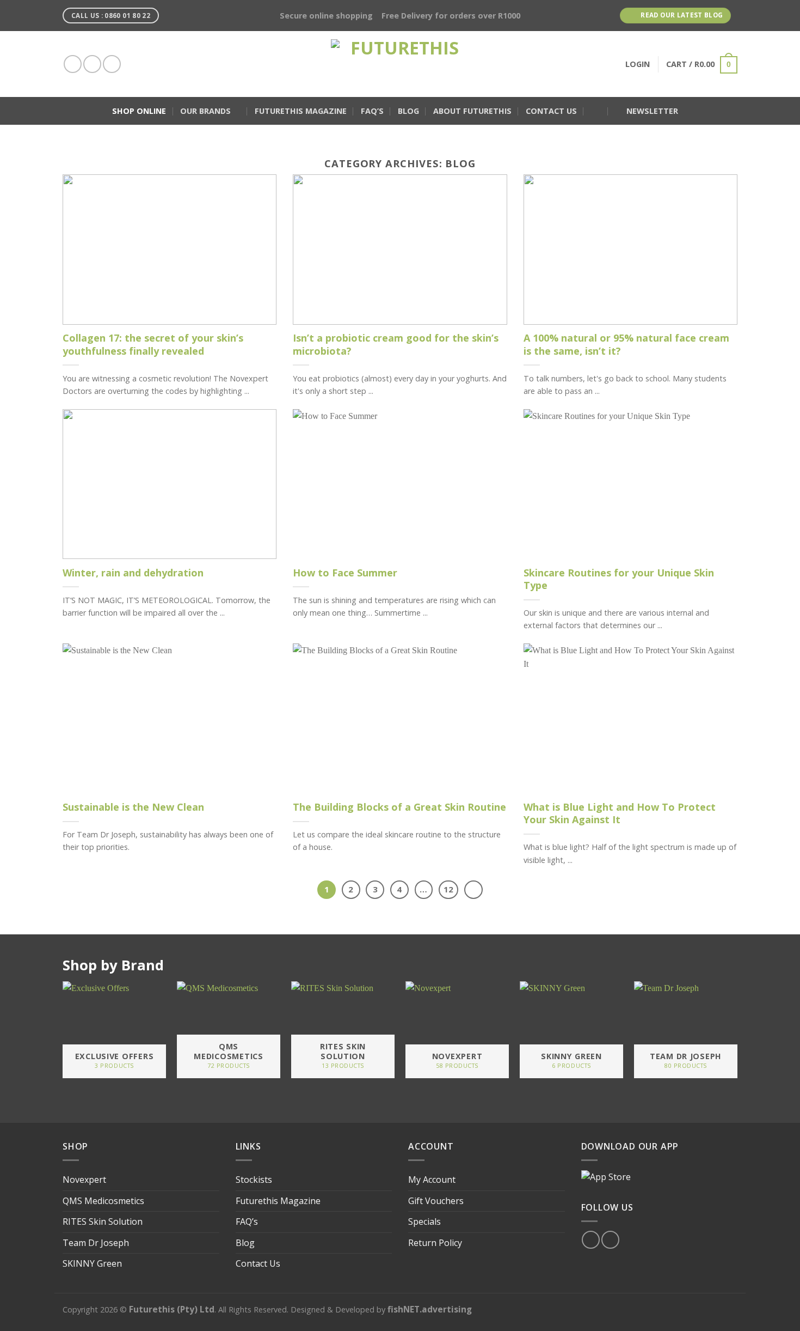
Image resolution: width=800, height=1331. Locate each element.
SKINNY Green (92, 1263)
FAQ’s (372, 111)
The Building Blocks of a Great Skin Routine (399, 807)
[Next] (473, 889)
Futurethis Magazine (301, 111)
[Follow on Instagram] (92, 64)
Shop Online (139, 111)
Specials (424, 1221)
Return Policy (435, 1243)
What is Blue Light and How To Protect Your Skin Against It (620, 813)
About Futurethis (472, 111)
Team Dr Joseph (96, 1243)
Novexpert (84, 1180)
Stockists (254, 1180)
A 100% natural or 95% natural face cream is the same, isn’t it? (626, 344)
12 (448, 889)
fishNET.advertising (429, 1309)
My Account (432, 1180)
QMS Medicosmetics (103, 1201)
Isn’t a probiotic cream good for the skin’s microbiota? (396, 344)
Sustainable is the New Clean (133, 807)
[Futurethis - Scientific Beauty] (400, 64)
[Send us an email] (112, 64)
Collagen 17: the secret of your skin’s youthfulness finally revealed (153, 344)
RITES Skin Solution (103, 1221)
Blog (408, 111)
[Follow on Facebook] (73, 64)
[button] (596, 111)
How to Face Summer (345, 573)
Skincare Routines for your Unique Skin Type (619, 579)
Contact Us (551, 111)
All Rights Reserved (252, 1309)
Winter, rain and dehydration (133, 573)
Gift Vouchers (436, 1201)
